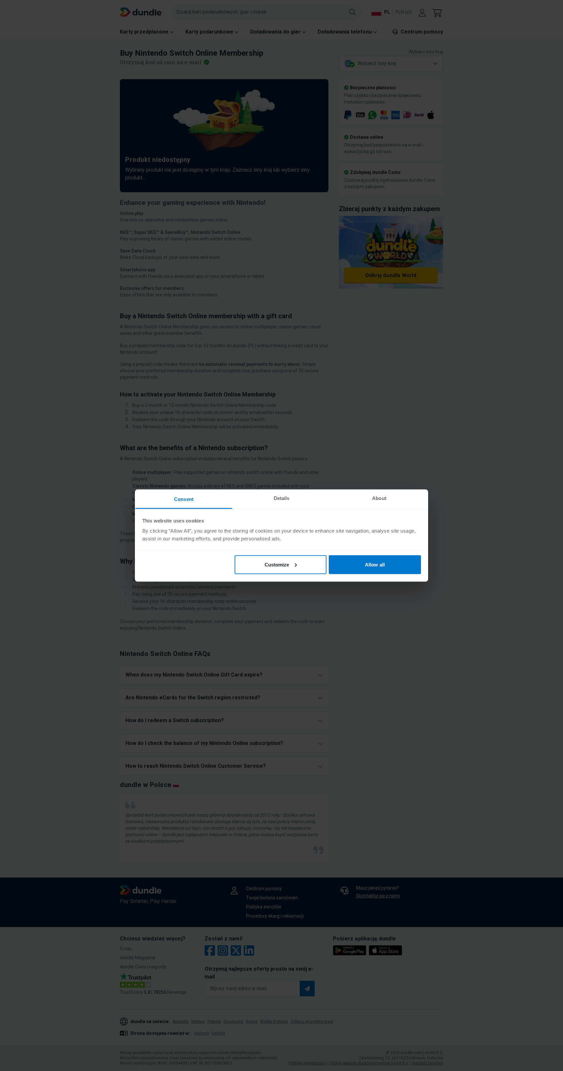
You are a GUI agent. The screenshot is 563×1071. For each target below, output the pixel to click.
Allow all (375, 564)
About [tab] (379, 498)
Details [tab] (282, 498)
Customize (277, 564)
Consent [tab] (184, 499)
